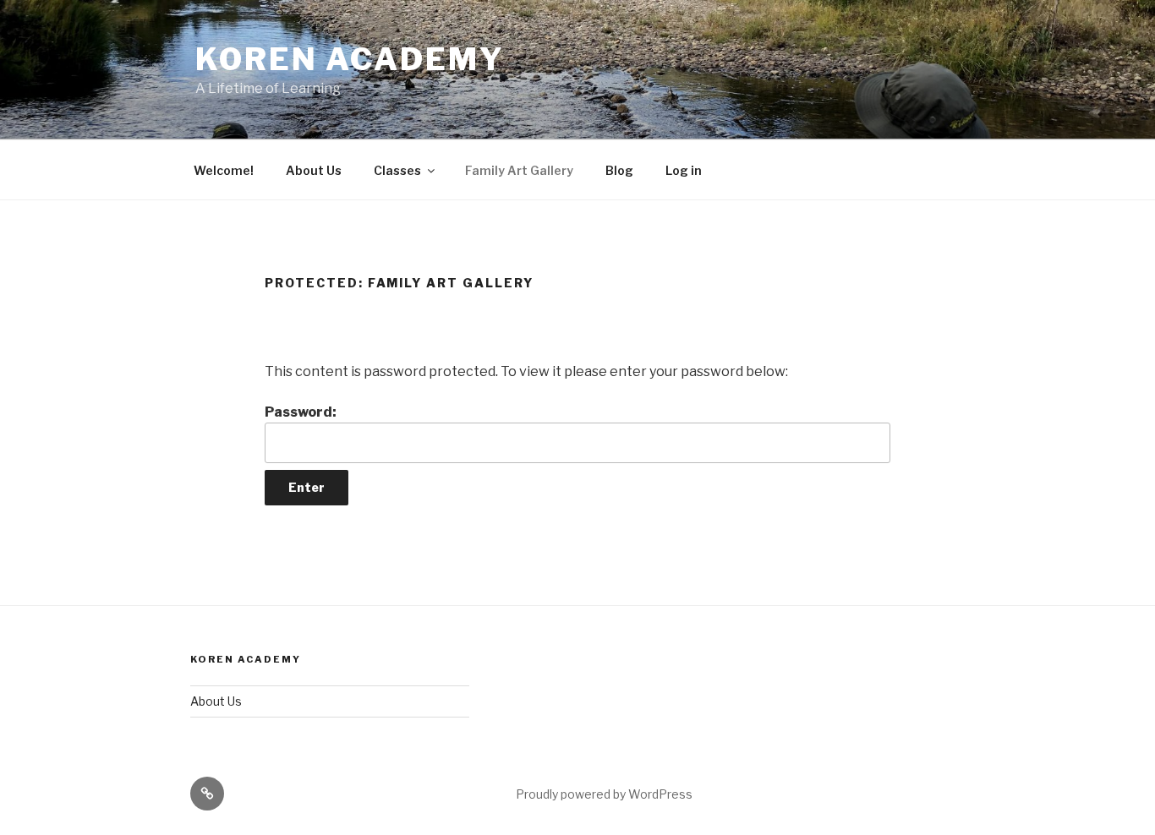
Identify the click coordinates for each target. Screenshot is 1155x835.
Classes (397, 170)
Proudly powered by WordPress (604, 794)
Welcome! (224, 170)
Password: (301, 412)
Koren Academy (349, 59)
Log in (683, 170)
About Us (314, 170)
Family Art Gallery (519, 170)
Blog (619, 170)
